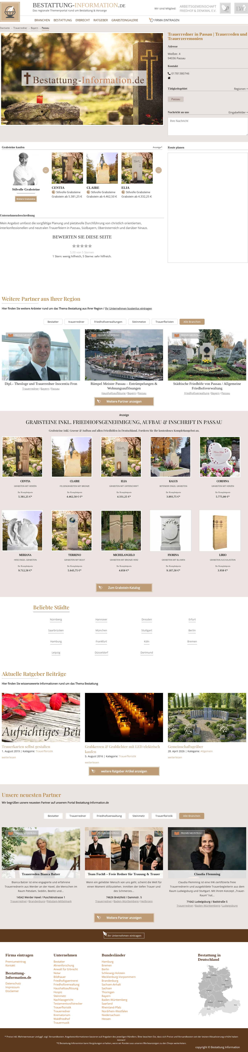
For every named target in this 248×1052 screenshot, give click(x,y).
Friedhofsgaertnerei (66, 980)
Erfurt (192, 619)
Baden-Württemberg (126, 901)
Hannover (101, 619)
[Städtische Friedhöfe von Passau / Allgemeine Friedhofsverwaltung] (207, 354)
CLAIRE (93, 188)
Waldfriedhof (62, 1019)
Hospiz (58, 992)
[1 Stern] (74, 246)
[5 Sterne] (90, 246)
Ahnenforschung (64, 965)
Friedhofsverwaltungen (108, 321)
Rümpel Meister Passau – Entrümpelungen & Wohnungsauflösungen (124, 386)
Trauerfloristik (44, 751)
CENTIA (58, 188)
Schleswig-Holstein (113, 973)
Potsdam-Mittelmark (59, 901)
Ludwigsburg (230, 905)
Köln (146, 641)
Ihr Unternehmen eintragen (124, 935)
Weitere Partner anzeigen (124, 918)
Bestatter (53, 321)
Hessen (106, 1019)
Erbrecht (83, 20)
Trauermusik (61, 1022)
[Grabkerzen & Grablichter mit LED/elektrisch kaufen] (124, 717)
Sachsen (107, 988)
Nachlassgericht (63, 999)
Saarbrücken (56, 630)
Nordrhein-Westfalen (115, 1011)
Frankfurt (101, 641)
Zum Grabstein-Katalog (124, 588)
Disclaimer (12, 991)
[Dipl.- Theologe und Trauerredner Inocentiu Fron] (41, 354)
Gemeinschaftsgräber (185, 746)
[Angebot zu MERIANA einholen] (22, 530)
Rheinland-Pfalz (111, 1007)
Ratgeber (100, 20)
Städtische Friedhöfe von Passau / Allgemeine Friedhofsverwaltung (207, 386)
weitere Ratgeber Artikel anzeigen (124, 771)
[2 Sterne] (78, 246)
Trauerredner (20, 27)
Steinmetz (139, 816)
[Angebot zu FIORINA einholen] (170, 530)
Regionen (241, 88)
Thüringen (108, 992)
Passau (45, 27)
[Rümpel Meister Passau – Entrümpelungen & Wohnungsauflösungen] (124, 354)
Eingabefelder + (238, 112)
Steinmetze (139, 321)
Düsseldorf (101, 652)
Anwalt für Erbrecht (66, 969)
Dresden (147, 619)
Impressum (12, 987)
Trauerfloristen (165, 321)
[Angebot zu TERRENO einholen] (71, 530)
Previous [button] (46, 170)
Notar (57, 973)
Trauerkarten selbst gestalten (26, 746)
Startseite (5, 27)
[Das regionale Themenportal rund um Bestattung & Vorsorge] (10, 12)
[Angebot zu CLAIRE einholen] (71, 456)
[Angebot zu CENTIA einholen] (22, 456)
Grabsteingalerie (124, 20)
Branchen (42, 20)
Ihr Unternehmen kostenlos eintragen (128, 308)
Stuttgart (146, 630)
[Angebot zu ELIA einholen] (121, 456)
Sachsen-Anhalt (111, 984)
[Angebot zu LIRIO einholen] (219, 530)
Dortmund (147, 652)
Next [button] (158, 170)
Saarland (107, 1003)
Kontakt (10, 965)
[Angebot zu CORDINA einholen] (219, 456)
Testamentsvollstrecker (68, 1003)
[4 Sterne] (86, 246)
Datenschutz (13, 983)
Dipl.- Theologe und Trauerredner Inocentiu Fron (41, 384)
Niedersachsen (111, 1015)
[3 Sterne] (82, 246)
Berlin (192, 630)
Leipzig (56, 652)
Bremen (192, 641)
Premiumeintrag (25, 335)
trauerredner (76, 321)
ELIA (125, 188)
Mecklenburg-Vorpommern (119, 977)
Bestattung (63, 20)
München (101, 630)
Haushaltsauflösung (113, 393)
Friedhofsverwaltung (196, 393)
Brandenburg (37, 901)
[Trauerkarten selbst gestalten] (41, 717)
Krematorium (62, 1015)
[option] (67, 176)
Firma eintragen (167, 20)
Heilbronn (147, 901)
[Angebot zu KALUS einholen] (170, 456)
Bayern (34, 27)
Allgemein (207, 751)
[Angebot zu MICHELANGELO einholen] (121, 530)
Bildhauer (60, 977)
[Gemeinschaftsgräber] (207, 717)
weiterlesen (9, 757)
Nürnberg (56, 619)
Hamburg (56, 641)
